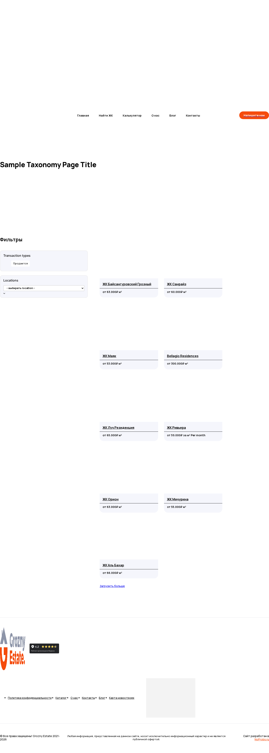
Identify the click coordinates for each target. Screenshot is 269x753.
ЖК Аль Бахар (113, 565)
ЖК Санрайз (176, 284)
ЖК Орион (111, 499)
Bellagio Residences (183, 356)
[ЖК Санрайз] (193, 255)
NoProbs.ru (262, 739)
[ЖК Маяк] (129, 326)
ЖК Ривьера (176, 427)
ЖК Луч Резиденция (118, 427)
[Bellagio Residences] (193, 326)
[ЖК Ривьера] (193, 398)
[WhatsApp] (73, 648)
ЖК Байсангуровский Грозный (127, 284)
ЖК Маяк (109, 356)
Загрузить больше (112, 586)
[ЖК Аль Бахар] (129, 536)
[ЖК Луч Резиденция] (129, 398)
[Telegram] (62, 648)
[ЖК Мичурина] (193, 470)
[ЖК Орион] (129, 470)
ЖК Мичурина (177, 499)
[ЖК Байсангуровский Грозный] (129, 255)
